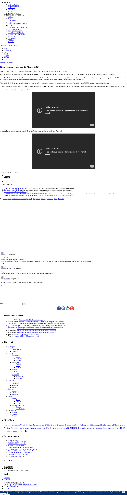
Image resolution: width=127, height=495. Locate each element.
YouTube (61, 199)
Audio (5, 199)
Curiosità (15, 351)
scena (59, 428)
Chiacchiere (11, 348)
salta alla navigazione (6, 63)
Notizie (7, 428)
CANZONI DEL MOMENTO (17, 27)
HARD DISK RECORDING (17, 24)
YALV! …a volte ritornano (16, 445)
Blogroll (6, 56)
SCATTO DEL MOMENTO (17, 34)
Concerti (18, 403)
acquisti (5, 425)
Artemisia (11, 325)
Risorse (6, 57)
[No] (9, 494)
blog (28, 425)
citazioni (48, 425)
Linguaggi (109, 425)
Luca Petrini (12, 323)
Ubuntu (110, 428)
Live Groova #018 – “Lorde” (17, 444)
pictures (20, 428)
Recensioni (15, 384)
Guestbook (7, 50)
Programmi (36, 199)
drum (9, 199)
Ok (123, 492)
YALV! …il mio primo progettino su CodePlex (49, 322)
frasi (92, 425)
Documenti (15, 355)
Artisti (18, 400)
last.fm (103, 425)
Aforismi (14, 412)
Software (41, 71)
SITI (9, 18)
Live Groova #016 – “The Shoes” (18, 454)
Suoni (59, 71)
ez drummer (16, 199)
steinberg (43, 199)
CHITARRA (12, 20)
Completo (7, 478)
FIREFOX (11, 9)
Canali (6, 54)
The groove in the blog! (11, 190)
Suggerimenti (99, 428)
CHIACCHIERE (13, 6)
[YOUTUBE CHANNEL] (72, 310)
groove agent (24, 199)
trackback (65, 71)
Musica (35, 71)
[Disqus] (63, 224)
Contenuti (11, 380)
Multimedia (28, 71)
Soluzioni (19, 358)
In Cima (6, 488)
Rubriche (15, 385)
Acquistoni (11, 346)
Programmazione (40, 428)
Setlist (81, 428)
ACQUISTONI (13, 4)
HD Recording (19, 71)
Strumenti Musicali (50, 71)
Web (17, 373)
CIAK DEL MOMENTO (16, 33)
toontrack (50, 199)
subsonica (92, 428)
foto (80, 425)
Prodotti (18, 364)
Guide (18, 357)
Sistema (86, 428)
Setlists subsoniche (14, 440)
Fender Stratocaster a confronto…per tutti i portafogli (20, 195)
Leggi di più (4, 494)
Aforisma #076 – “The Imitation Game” (20, 451)
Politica (25, 428)
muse (117, 425)
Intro (5, 52)
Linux (14, 392)
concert (54, 425)
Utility (115, 428)
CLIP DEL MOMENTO (16, 31)
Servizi (18, 366)
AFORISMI (12, 38)
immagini (97, 425)
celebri (33, 425)
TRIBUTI (11, 42)
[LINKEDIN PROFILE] (68, 310)
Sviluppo (19, 367)
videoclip (8, 431)
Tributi (14, 387)
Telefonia (19, 378)
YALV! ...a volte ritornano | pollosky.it (20, 322)
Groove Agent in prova (11, 67)
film (73, 425)
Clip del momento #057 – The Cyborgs (20, 447)
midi (30, 199)
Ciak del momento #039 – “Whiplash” (20, 453)
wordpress (14, 431)
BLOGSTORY (13, 36)
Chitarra (18, 407)
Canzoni (18, 401)
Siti (17, 371)
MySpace (122, 425)
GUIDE (10, 17)
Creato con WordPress (11, 486)
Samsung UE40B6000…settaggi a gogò (32, 320)
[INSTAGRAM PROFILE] (63, 310)
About (6, 59)
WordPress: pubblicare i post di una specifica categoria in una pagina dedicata (42, 323)
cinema (41, 425)
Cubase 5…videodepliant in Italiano (15, 192)
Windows (15, 394)
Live (114, 425)
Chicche (10, 353)
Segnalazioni (72, 427)
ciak (37, 425)
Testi (105, 428)
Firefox (14, 391)
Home (6, 48)
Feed (70, 425)
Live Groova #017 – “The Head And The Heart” (23, 449)
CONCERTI (12, 22)
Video (55, 199)
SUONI (10, 11)
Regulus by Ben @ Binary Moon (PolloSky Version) (20, 485)
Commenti (7, 479)
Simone (10, 327)
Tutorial (18, 360)
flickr (76, 425)
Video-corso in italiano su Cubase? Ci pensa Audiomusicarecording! (25, 193)
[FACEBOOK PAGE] (59, 310)
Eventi (67, 425)
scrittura (63, 428)
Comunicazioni (16, 350)
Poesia (14, 416)
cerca (1, 304)
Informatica (15, 362)
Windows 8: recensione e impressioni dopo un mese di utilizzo (36, 329)
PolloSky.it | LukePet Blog (8, 45)
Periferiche (19, 376)
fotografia (85, 425)
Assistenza (17, 425)
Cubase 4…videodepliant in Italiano (15, 188)
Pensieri (14, 428)
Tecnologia (15, 375)
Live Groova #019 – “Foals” (17, 442)
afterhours (11, 425)
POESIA (11, 40)
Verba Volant (12, 410)
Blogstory (15, 414)
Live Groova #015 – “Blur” (16, 456)
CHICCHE (11, 8)
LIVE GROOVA (13, 29)
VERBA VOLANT (14, 13)
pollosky (31, 428)
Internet (14, 369)
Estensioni (60, 425)
